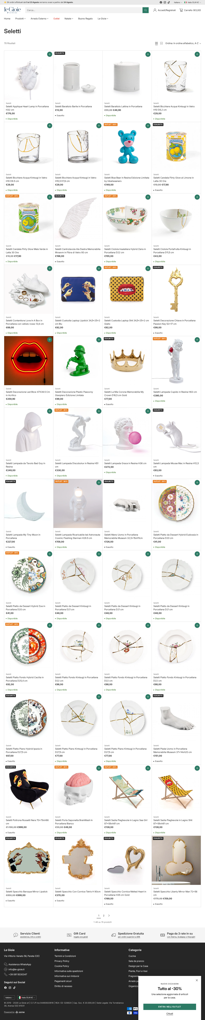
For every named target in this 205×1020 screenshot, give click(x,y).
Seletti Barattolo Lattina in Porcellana (123, 106)
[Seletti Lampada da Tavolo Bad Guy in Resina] (28, 432)
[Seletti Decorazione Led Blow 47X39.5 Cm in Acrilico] (28, 360)
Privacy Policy (62, 961)
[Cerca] (146, 10)
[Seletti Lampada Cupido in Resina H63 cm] (176, 360)
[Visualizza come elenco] (161, 43)
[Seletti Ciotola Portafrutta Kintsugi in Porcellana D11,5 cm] (176, 218)
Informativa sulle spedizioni (69, 971)
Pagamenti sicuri (63, 981)
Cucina (132, 956)
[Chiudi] (196, 980)
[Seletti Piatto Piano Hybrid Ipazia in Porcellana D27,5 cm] (28, 717)
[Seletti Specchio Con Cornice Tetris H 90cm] (77, 860)
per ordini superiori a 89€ (129, 937)
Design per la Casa (138, 966)
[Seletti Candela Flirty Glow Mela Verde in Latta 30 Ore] (28, 218)
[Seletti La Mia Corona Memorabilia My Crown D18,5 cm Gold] (127, 360)
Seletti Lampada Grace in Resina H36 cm (125, 463)
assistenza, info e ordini (30, 937)
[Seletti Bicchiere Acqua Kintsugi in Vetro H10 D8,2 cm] (176, 75)
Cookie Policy (62, 966)
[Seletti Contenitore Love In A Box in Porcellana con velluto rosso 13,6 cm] (28, 289)
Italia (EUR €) (193, 2)
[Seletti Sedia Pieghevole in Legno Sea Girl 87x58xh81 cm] (127, 789)
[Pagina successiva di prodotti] (109, 915)
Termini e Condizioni (65, 956)
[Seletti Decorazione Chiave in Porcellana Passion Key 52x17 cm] (176, 289)
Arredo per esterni (138, 981)
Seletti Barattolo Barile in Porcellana (73, 106)
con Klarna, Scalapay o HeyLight (181, 937)
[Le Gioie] (12, 10)
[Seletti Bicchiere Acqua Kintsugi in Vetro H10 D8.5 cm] (28, 146)
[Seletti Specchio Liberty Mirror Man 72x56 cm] (176, 860)
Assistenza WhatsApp (20, 964)
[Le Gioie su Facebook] (161, 3)
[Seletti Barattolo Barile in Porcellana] (77, 75)
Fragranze (134, 976)
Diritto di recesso (63, 986)
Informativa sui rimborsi (67, 976)
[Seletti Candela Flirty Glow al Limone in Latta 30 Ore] (176, 146)
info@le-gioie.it (16, 969)
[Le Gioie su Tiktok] (168, 3)
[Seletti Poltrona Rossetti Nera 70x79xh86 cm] (28, 789)
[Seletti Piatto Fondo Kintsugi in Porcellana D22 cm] (77, 646)
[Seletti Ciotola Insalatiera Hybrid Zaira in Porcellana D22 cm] (127, 218)
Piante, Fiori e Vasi (138, 971)
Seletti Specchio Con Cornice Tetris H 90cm (78, 891)
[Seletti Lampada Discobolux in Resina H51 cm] (77, 432)
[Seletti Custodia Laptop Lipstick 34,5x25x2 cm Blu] (77, 289)
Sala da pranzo (136, 961)
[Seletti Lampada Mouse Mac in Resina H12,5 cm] (176, 432)
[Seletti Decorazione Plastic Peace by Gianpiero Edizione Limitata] (77, 360)
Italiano (177, 2)
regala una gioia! (81, 937)
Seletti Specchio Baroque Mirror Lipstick (27, 891)
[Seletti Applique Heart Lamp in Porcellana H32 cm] (28, 75)
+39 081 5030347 (18, 974)
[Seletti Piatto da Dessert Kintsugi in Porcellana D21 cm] (77, 574)
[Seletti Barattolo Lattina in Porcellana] (127, 75)
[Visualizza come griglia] (156, 43)
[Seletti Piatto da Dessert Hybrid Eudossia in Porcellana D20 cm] (176, 503)
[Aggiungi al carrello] (49, 54)
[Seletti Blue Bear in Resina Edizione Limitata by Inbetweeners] (127, 146)
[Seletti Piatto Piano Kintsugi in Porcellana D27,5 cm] (77, 717)
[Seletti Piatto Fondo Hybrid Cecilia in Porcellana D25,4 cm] (28, 646)
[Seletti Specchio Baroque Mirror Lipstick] (28, 860)
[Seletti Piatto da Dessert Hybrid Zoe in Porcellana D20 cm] (28, 574)
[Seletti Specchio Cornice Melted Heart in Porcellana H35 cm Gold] (127, 860)
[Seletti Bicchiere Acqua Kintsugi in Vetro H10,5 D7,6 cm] (77, 146)
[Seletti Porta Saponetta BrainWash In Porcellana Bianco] (77, 789)
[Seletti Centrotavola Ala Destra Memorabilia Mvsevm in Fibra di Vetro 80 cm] (77, 218)
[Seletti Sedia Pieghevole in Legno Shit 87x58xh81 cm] (176, 789)
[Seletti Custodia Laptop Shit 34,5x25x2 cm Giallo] (127, 289)
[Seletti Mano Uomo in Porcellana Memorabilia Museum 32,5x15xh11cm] (127, 503)
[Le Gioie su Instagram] (164, 3)
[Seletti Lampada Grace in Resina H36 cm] (127, 432)
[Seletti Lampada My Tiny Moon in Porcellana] (28, 503)
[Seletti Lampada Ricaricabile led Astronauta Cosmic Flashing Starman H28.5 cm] (77, 503)
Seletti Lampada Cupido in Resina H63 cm (175, 391)
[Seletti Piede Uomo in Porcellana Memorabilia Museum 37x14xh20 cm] (176, 717)
